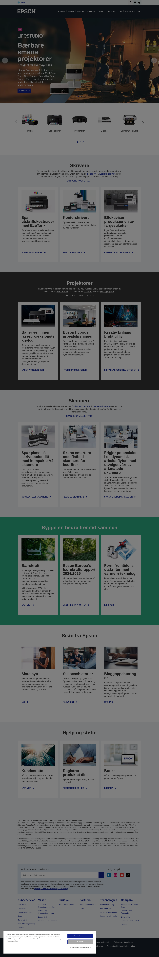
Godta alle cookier (80, 936)
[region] (49, 942)
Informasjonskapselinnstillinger (80, 947)
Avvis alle (80, 941)
